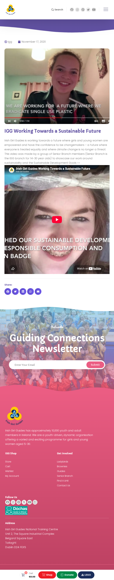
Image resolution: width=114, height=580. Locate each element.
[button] (57, 9)
